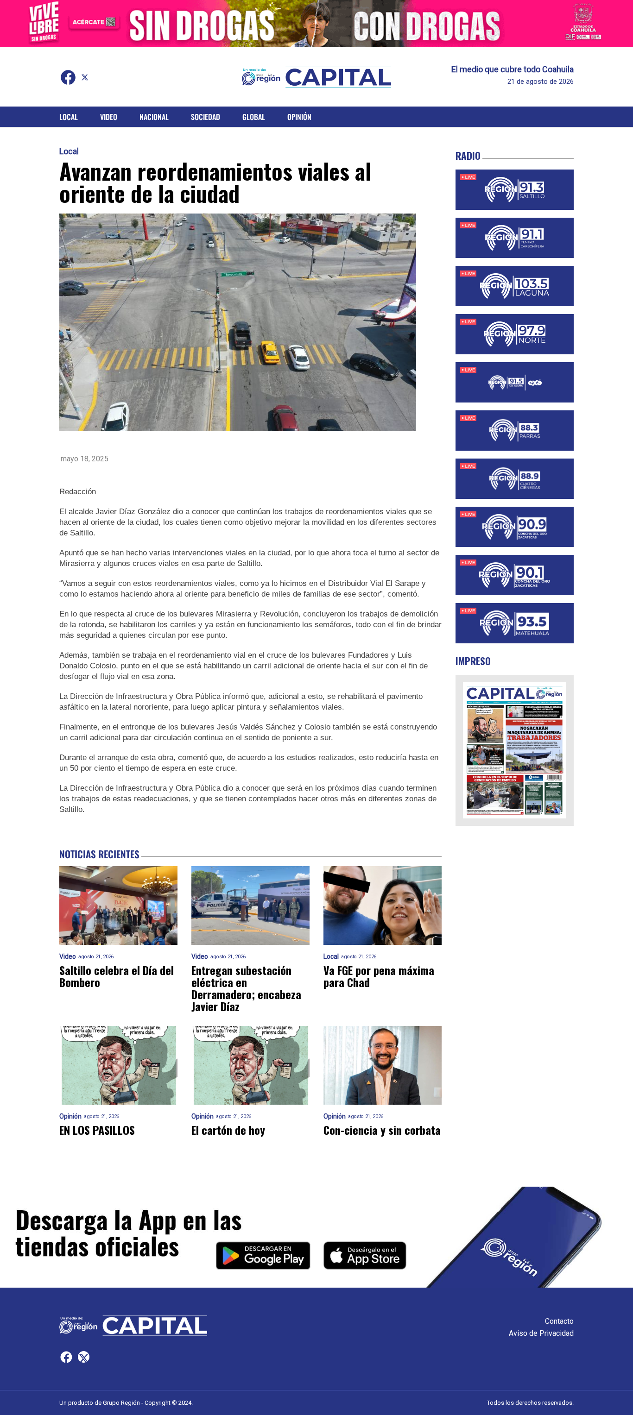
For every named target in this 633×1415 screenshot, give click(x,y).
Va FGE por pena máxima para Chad (378, 976)
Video (108, 116)
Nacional (154, 116)
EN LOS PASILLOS (97, 1130)
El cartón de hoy (228, 1130)
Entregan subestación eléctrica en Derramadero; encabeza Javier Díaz (246, 988)
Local (68, 116)
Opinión (299, 116)
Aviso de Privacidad (541, 1333)
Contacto (559, 1321)
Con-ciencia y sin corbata (382, 1130)
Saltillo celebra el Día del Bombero (116, 976)
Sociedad (205, 116)
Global (253, 116)
